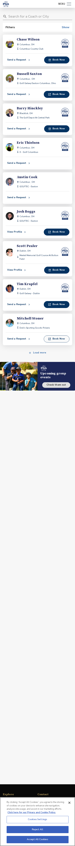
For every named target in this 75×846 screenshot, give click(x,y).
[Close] (69, 803)
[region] (37, 821)
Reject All (37, 829)
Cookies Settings (37, 819)
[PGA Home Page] (6, 4)
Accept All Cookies (37, 839)
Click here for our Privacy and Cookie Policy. (32, 812)
